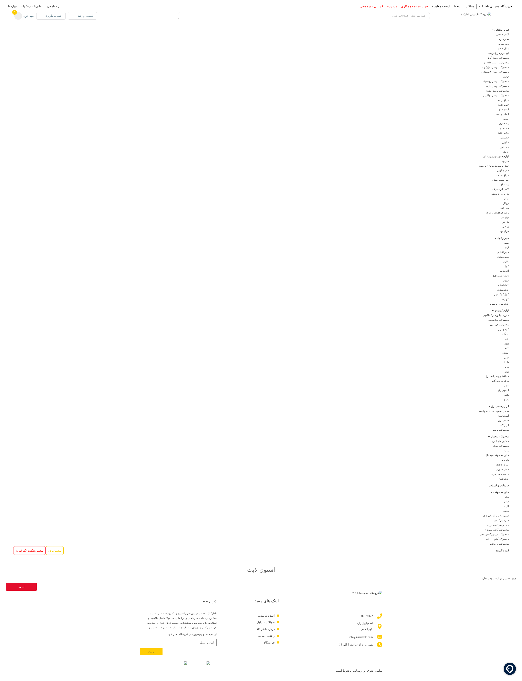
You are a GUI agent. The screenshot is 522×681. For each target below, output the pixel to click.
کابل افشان (503, 285)
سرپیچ (505, 161)
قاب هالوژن (503, 170)
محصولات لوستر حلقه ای (496, 62)
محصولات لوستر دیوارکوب (495, 67)
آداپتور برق (503, 390)
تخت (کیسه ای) (501, 275)
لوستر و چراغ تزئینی (498, 53)
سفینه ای (504, 128)
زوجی (506, 280)
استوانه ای (504, 109)
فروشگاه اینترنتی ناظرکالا (495, 6)
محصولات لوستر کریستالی (495, 72)
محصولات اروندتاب (499, 543)
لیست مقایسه (441, 6)
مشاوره (392, 6)
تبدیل (506, 357)
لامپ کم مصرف (500, 189)
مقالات (470, 6)
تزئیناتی (505, 217)
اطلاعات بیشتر (266, 615)
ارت (507, 247)
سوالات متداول (266, 622)
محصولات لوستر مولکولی (496, 95)
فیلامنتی (504, 137)
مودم (506, 450)
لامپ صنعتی (502, 34)
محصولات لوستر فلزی (497, 86)
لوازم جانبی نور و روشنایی (495, 156)
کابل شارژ (503, 478)
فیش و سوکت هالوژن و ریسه (494, 165)
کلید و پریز (503, 329)
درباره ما (12, 6)
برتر (507, 496)
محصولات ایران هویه (498, 319)
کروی (506, 151)
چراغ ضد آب (503, 175)
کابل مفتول (503, 289)
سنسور (505, 511)
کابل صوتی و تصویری (498, 303)
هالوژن (505, 142)
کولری (505, 299)
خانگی (505, 334)
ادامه (21, 586)
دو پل (506, 366)
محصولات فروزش (499, 324)
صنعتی (505, 352)
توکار (506, 198)
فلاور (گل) (503, 133)
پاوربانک (505, 460)
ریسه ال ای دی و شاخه (497, 212)
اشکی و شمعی (501, 114)
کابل (506, 266)
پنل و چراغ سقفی (500, 193)
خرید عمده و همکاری (414, 6)
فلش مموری (502, 469)
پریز (507, 343)
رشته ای (504, 184)
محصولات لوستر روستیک (496, 81)
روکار (506, 203)
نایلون (506, 261)
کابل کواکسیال (501, 294)
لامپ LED (503, 104)
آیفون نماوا (503, 415)
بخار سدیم (503, 43)
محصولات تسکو (501, 445)
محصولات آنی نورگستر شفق (494, 534)
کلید (507, 348)
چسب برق (503, 420)
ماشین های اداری (500, 441)
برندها (457, 6)
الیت (506, 506)
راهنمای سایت (266, 635)
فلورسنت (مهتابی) (499, 179)
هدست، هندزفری (500, 474)
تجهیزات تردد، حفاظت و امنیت (493, 411)
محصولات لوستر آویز (498, 57)
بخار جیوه (504, 39)
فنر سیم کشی (501, 520)
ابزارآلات (504, 425)
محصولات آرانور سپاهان (497, 529)
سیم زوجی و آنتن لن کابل (496, 515)
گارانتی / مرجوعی (371, 6)
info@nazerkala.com (361, 637)
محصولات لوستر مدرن (497, 90)
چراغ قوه (504, 231)
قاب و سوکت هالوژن (498, 525)
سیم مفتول (503, 256)
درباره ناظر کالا (266, 629)
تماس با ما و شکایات (31, 6)
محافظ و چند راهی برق (497, 376)
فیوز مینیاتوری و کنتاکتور (496, 315)
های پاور (504, 147)
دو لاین (505, 226)
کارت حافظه (502, 464)
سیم (506, 242)
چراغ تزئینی (503, 100)
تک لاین (505, 222)
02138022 (367, 616)
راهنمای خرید (52, 6)
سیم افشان (503, 252)
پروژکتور (504, 208)
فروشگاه (269, 642)
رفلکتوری (504, 123)
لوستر (505, 76)
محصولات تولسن (500, 429)
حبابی (506, 118)
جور (507, 338)
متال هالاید (503, 48)
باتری (506, 399)
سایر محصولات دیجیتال (497, 455)
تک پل (506, 362)
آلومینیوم (504, 271)
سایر (506, 501)
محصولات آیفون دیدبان (497, 539)
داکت (506, 395)
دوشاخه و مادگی (500, 380)
